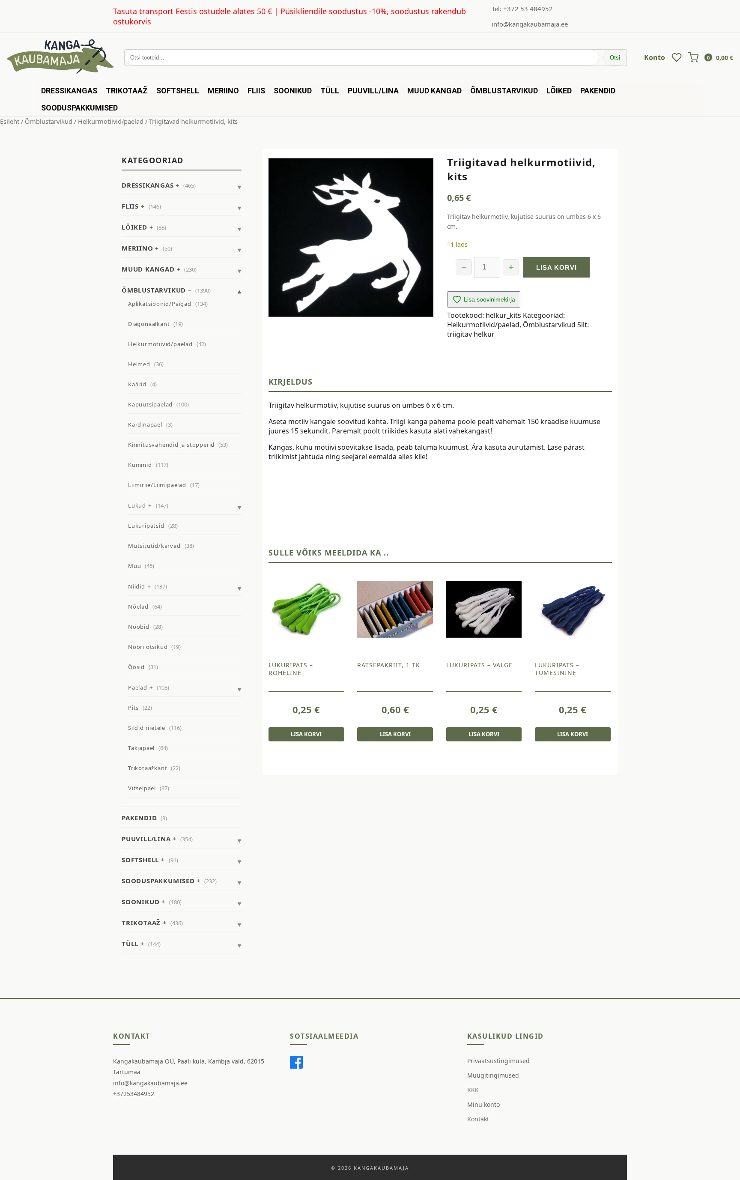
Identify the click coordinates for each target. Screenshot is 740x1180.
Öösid (136, 667)
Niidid (136, 586)
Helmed (139, 364)
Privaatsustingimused (498, 1061)
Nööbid (138, 626)
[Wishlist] (676, 57)
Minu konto (483, 1104)
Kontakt (478, 1119)
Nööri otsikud (147, 647)
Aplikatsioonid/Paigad (159, 304)
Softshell (177, 90)
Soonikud (293, 90)
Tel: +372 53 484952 (522, 8)
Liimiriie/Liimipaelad (157, 485)
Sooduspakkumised (79, 107)
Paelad (137, 687)
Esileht (9, 121)
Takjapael (141, 748)
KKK (473, 1090)
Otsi (615, 57)
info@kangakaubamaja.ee (530, 24)
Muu (134, 566)
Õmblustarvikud (504, 90)
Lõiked (559, 90)
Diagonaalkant (149, 324)
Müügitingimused (493, 1075)
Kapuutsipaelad (150, 404)
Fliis (256, 90)
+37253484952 (133, 1094)
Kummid (140, 465)
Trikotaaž (127, 90)
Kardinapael (145, 424)
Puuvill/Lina (373, 90)
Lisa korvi (556, 267)
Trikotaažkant (147, 768)
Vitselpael (142, 788)
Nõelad (138, 606)
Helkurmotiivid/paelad (110, 121)
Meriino (223, 90)
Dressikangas (69, 90)
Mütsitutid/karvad (154, 546)
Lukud (137, 505)
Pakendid (597, 90)
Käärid (137, 384)
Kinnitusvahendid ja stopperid (171, 444)
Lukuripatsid (146, 525)
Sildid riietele (146, 728)
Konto (654, 57)
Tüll (329, 90)
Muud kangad (434, 90)
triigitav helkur (471, 334)
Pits (133, 707)
